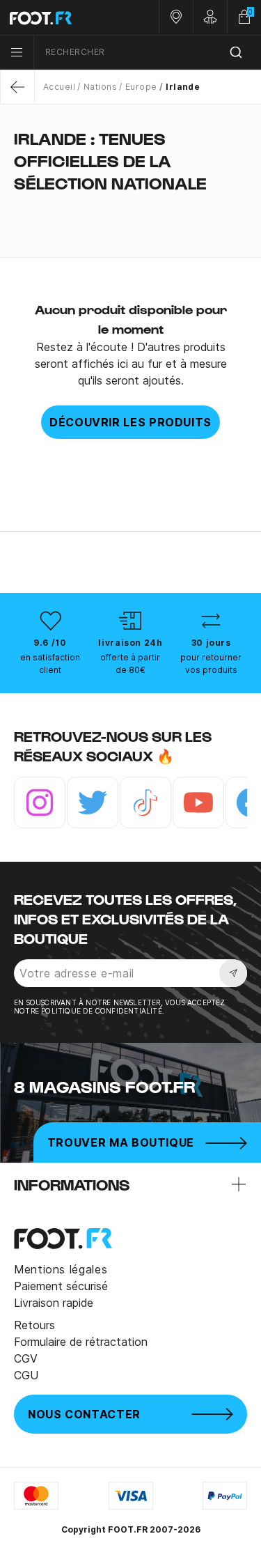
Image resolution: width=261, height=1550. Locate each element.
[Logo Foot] (65, 17)
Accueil (59, 87)
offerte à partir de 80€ (130, 663)
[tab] (130, 210)
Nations (100, 87)
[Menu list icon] (16, 52)
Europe (141, 87)
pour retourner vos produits (211, 663)
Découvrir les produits (130, 422)
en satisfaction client (50, 663)
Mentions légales (60, 1269)
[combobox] (147, 53)
